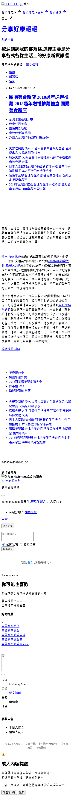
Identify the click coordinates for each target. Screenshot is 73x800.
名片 (12, 81)
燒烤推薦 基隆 (10, 349)
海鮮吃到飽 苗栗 (20, 390)
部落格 (13, 76)
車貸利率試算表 (11, 639)
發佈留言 (8, 549)
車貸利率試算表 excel (15, 644)
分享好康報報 (19, 29)
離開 (21, 792)
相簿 (12, 72)
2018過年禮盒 (57, 261)
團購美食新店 (18, 128)
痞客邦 (34, 501)
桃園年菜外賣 (18, 377)
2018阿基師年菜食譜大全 (25, 381)
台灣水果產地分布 (21, 119)
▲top (4, 518)
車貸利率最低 (10, 626)
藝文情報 (32, 64)
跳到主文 (7, 39)
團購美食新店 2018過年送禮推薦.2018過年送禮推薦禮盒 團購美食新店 (39, 104)
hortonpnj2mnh (10, 480)
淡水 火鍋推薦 (10, 256)
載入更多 (8, 526)
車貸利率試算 (10, 630)
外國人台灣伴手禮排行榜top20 (29, 137)
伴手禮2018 (16, 386)
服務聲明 (41, 747)
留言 (43, 501)
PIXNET (17, 743)
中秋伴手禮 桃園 (20, 133)
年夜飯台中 (16, 372)
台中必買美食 (18, 124)
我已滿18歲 (9, 792)
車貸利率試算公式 (13, 635)
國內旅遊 (31, 512)
